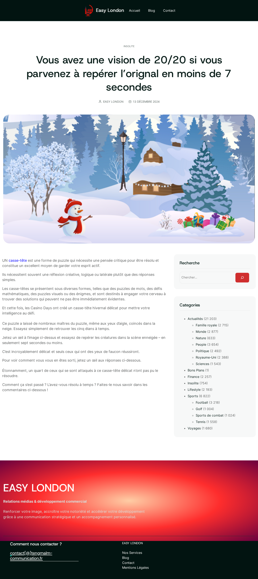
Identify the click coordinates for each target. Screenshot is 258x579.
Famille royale (206, 325)
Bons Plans (196, 370)
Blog (125, 558)
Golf (199, 409)
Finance (193, 377)
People (201, 344)
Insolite (129, 46)
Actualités (195, 319)
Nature (201, 338)
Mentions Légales (135, 568)
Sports (193, 396)
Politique (202, 351)
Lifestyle (194, 390)
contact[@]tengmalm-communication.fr (31, 555)
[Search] (242, 277)
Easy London (110, 10)
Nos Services (132, 553)
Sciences (202, 364)
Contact (128, 563)
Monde (201, 332)
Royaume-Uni (206, 357)
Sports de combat (210, 415)
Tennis (200, 422)
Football (202, 402)
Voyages (194, 428)
